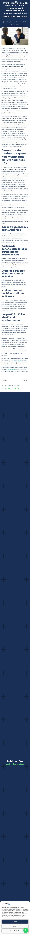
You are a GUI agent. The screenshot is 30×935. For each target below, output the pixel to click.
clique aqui (17, 361)
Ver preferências (15, 931)
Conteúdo (16, 24)
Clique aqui (11, 369)
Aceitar (15, 922)
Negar (15, 926)
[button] (27, 904)
